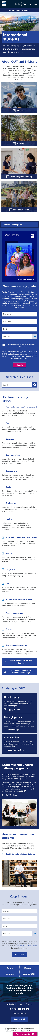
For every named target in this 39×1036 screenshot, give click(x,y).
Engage (10, 974)
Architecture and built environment (21, 407)
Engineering (11, 503)
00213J (15, 1031)
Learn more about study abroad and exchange (21, 671)
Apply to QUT (14, 709)
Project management (15, 613)
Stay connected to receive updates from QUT (21, 345)
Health (9, 519)
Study (10, 968)
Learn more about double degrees (21, 661)
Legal (20, 1004)
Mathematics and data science (19, 599)
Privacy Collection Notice (27, 356)
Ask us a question (23, 1034)
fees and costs (17, 726)
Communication (13, 455)
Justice (9, 553)
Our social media (19, 1013)
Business (10, 439)
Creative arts (11, 471)
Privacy (29, 1004)
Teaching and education (16, 645)
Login (17, 4)
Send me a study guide (12, 224)
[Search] (30, 4)
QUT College (11, 795)
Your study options (16, 750)
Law (7, 583)
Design (9, 487)
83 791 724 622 (28, 1031)
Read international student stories (20, 854)
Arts (7, 423)
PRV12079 (19, 1028)
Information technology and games (21, 537)
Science (9, 629)
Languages (10, 569)
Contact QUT (19, 1019)
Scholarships (13, 729)
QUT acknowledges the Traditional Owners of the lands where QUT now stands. (19, 989)
